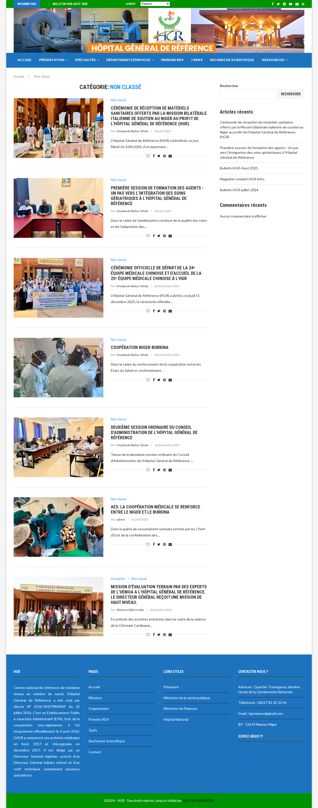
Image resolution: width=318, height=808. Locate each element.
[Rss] (303, 4)
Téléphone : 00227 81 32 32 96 (262, 702)
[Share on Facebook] (154, 156)
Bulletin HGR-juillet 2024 (239, 190)
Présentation (51, 60)
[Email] (297, 4)
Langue (130, 3)
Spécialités (85, 60)
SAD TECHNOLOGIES (198, 800)
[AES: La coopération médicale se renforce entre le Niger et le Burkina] (58, 527)
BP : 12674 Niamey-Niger (257, 724)
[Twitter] (278, 4)
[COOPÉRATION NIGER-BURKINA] (58, 367)
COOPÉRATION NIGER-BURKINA (139, 347)
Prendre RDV (98, 719)
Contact (26, 74)
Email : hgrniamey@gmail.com (260, 713)
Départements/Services (128, 60)
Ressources (273, 60)
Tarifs (92, 730)
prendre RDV (172, 60)
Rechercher (229, 86)
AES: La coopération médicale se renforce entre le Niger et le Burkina (155, 509)
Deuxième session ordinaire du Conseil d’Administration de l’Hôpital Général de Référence (154, 432)
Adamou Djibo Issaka (130, 610)
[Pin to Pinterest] (164, 156)
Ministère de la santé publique (186, 698)
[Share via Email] (170, 156)
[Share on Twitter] (158, 156)
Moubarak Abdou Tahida (132, 131)
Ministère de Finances (180, 708)
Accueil (24, 60)
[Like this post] (148, 156)
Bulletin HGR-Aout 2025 (239, 168)
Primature (171, 687)
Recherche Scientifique (232, 60)
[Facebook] (273, 4)
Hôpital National (175, 719)
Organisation (98, 708)
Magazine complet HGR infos (74, 4)
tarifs (197, 60)
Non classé (118, 100)
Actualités (118, 579)
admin (121, 519)
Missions (95, 698)
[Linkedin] (284, 4)
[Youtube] (290, 4)
